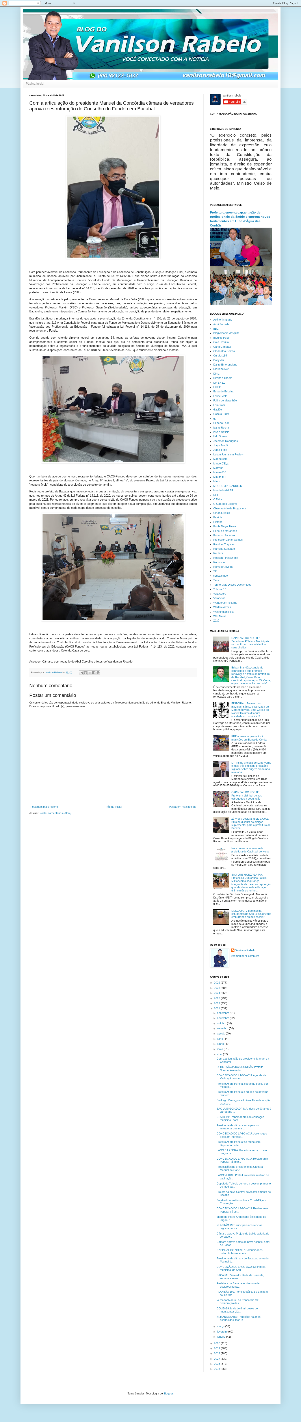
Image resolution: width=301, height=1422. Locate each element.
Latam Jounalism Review (228, 454)
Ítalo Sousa (220, 436)
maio (220, 1049)
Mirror (216, 481)
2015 (217, 1368)
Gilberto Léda (221, 423)
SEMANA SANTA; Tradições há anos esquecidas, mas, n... (238, 1318)
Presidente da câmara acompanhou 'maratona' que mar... (238, 1127)
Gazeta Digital (221, 414)
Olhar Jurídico (221, 512)
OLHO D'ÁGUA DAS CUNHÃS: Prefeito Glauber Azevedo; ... (240, 1069)
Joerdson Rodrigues (225, 441)
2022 (217, 1003)
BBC (216, 328)
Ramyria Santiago (224, 548)
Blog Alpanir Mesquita (226, 333)
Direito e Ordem (222, 378)
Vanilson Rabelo (245, 950)
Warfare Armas (222, 607)
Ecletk (217, 387)
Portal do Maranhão (225, 531)
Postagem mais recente (44, 806)
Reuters (218, 553)
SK (215, 571)
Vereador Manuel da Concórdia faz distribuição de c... (237, 1302)
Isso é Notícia (221, 432)
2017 (217, 1358)
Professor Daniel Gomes (228, 539)
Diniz (216, 373)
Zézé (216, 620)
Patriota (218, 517)
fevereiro (222, 1331)
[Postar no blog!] (85, 672)
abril (220, 1054)
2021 (217, 1008)
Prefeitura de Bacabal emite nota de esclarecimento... (238, 1285)
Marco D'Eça (221, 463)
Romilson (219, 562)
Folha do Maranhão (225, 400)
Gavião (217, 409)
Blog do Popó (221, 337)
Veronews (219, 598)
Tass (216, 580)
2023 (217, 998)
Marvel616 (219, 472)
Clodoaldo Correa (224, 351)
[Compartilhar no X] (89, 672)
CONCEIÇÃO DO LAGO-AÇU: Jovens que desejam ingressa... (242, 1135)
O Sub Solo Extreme (225, 503)
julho (220, 1038)
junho (221, 1043)
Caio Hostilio (221, 342)
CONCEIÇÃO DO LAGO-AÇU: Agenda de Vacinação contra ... (241, 1077)
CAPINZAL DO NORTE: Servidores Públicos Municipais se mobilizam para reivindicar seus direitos (250, 643)
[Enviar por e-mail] (81, 672)
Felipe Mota (220, 396)
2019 (217, 1348)
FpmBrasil (219, 405)
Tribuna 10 (219, 589)
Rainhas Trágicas (223, 544)
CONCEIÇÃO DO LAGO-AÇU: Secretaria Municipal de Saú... (241, 1268)
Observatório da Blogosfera (229, 508)
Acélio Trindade (222, 319)
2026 (217, 982)
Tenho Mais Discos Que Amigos (232, 584)
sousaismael (221, 575)
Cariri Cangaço (222, 346)
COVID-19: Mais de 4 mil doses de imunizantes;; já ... (237, 1310)
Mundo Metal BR (223, 490)
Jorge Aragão (221, 445)
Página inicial (35, 83)
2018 (217, 1353)
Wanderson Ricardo (225, 602)
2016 (217, 1363)
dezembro (223, 1013)
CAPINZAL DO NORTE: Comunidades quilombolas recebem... (239, 1252)
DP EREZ (219, 382)
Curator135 (220, 355)
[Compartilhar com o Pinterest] (98, 672)
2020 (217, 1343)
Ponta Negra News (224, 526)
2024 (217, 993)
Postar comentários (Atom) (55, 813)
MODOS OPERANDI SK (227, 486)
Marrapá (218, 468)
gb (214, 418)
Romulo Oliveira (223, 566)
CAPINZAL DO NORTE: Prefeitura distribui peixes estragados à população (246, 795)
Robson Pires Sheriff (225, 557)
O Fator (217, 499)
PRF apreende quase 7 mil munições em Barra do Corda (249, 738)
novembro (223, 1018)
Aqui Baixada (221, 324)
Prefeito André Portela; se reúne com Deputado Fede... (238, 1143)
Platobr (217, 522)
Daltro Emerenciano (225, 364)
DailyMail (219, 360)
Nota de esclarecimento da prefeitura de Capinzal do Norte (250, 850)
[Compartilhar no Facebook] (94, 672)
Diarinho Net (221, 369)
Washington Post (223, 611)
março (221, 1326)
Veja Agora (219, 593)
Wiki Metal (219, 616)
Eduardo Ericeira (223, 391)
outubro (222, 1023)
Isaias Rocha (221, 427)
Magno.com (220, 458)
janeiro (221, 1336)
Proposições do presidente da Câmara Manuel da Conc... (240, 1168)
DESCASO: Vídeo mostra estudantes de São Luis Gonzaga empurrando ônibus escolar (251, 914)
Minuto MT (219, 477)
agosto (221, 1033)
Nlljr (215, 494)
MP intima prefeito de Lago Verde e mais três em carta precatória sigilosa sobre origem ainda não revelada (251, 767)
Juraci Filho (220, 449)
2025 (217, 987)
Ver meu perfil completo (245, 956)
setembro (223, 1028)
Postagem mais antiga (182, 806)
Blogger (168, 1393)
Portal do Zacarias (224, 535)
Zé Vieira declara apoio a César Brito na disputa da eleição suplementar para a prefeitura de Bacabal (251, 823)
